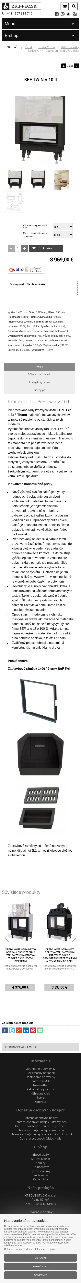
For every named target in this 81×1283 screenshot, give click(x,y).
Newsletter (40, 1085)
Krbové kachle (40, 1159)
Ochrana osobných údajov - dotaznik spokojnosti (40, 1134)
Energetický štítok (39, 382)
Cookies (40, 1102)
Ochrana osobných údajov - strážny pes (41, 1122)
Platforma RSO (40, 1081)
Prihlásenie (40, 1175)
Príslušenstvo (40, 1167)
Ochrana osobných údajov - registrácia (40, 1126)
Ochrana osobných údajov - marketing (40, 1130)
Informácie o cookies (46, 1249)
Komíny (40, 1163)
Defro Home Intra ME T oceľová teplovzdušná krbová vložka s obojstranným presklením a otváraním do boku (21, 955)
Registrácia (40, 1179)
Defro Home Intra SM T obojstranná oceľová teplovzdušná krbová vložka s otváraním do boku (60, 955)
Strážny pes (39, 390)
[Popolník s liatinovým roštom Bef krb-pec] (40, 835)
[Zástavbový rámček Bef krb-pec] (40, 725)
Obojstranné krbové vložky (62, 50)
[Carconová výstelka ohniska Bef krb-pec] (40, 779)
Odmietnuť (40, 1275)
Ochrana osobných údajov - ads (40, 1138)
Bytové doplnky (40, 1171)
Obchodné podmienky (40, 1069)
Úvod (28, 47)
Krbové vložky (46, 47)
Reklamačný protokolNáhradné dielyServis (40, 1093)
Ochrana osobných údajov (40, 1118)
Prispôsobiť (40, 1266)
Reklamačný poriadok (41, 1073)
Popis (39, 366)
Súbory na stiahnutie (39, 374)
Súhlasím (40, 1258)
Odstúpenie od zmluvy (40, 1077)
